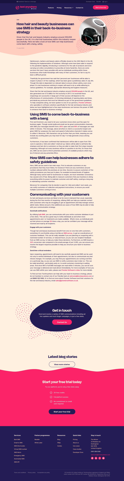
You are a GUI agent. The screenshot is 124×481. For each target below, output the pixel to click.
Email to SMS (18, 443)
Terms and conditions (20, 472)
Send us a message (30, 1)
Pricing (59, 8)
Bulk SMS (17, 439)
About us (76, 443)
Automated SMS (19, 459)
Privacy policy (32, 472)
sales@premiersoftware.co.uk (67, 280)
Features (51, 8)
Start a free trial (101, 7)
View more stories (62, 364)
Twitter (92, 458)
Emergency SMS (19, 455)
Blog (58, 439)
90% (75, 126)
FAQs (59, 443)
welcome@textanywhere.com (80, 276)
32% (31, 242)
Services (17, 435)
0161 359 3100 (95, 451)
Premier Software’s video (71, 270)
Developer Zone (90, 1)
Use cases (76, 446)
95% (61, 126)
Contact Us (79, 8)
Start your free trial (62, 411)
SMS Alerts (17, 452)
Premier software (85, 103)
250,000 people (77, 91)
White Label (38, 443)
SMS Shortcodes (19, 446)
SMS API (16, 462)
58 (51, 221)
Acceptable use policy (43, 472)
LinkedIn (96, 458)
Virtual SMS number (20, 449)
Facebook (99, 458)
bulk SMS (41, 214)
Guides (59, 446)
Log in (105, 1)
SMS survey (68, 233)
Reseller (99, 1)
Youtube (103, 458)
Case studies (77, 449)
